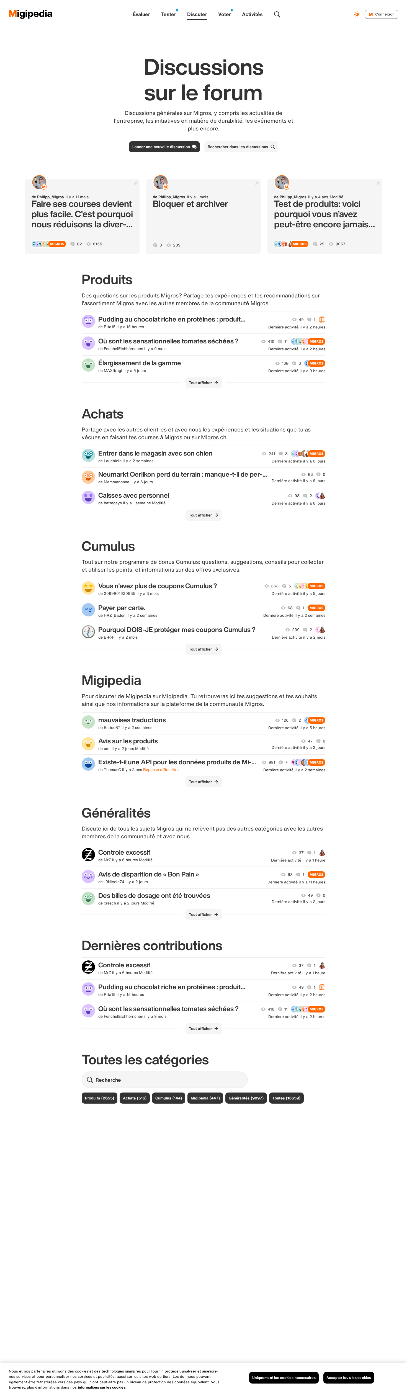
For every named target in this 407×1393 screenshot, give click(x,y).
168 (285, 363)
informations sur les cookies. (102, 1387)
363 (275, 586)
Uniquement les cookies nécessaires (284, 1377)
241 (272, 454)
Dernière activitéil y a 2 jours (298, 747)
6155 (97, 244)
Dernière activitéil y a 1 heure (298, 860)
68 (290, 608)
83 (310, 474)
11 (286, 341)
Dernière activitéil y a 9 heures (296, 371)
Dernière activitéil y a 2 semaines (294, 615)
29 (322, 244)
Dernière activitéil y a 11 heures (296, 882)
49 (301, 320)
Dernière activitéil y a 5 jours (298, 593)
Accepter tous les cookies (348, 1377)
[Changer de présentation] (357, 14)
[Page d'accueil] (31, 14)
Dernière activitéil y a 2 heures (296, 327)
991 (272, 762)
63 (290, 875)
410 (271, 341)
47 (310, 741)
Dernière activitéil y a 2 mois (298, 637)
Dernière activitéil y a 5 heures (296, 728)
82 (79, 244)
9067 (341, 244)
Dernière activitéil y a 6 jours (298, 461)
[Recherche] (277, 14)
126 (285, 720)
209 (177, 245)
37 (301, 853)
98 (297, 496)
